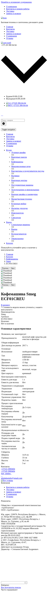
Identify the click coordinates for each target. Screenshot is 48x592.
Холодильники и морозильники (25, 190)
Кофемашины (17, 162)
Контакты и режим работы (17, 9)
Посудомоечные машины (22, 185)
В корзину (5, 305)
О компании (11, 6)
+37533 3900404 (8, 469)
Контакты (10, 29)
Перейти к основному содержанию (16, 2)
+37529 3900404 (8, 471)
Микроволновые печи (21, 166)
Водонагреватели (18, 234)
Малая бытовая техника (21, 199)
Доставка (10, 11)
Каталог (9, 243)
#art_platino (6, 473)
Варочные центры (19, 180)
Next (13, 268)
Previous (5, 268)
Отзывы (9, 38)
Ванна (9, 222)
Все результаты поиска (11, 587)
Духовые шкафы (18, 152)
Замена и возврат (13, 13)
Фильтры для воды (19, 208)
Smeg (8, 261)
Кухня (9, 150)
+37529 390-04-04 (18, 103)
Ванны (14, 229)
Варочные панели (19, 157)
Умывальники (17, 238)
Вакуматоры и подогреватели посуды (27, 171)
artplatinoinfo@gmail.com (11, 478)
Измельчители (17, 213)
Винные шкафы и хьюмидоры (24, 194)
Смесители (16, 218)
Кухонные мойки (18, 204)
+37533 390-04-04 (20, 105)
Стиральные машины (20, 224)
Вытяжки (15, 176)
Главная (9, 27)
